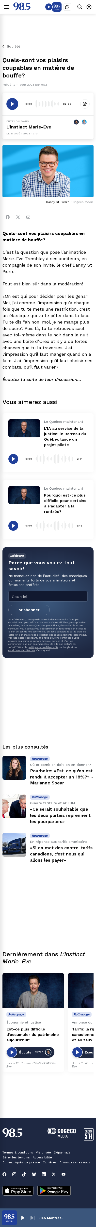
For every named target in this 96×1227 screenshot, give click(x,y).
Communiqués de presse (21, 1162)
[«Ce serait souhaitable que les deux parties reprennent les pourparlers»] (14, 806)
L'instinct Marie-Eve (28, 126)
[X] (54, 1174)
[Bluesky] (34, 1174)
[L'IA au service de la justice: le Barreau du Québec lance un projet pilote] (24, 428)
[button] (23, 1218)
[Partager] (85, 104)
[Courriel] (28, 217)
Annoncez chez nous (75, 1162)
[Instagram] (14, 1174)
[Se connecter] (89, 7)
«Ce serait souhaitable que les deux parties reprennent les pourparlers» (60, 815)
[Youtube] (63, 1174)
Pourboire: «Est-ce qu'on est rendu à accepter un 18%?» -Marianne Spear (62, 777)
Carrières (50, 1162)
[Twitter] (18, 217)
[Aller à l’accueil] (22, 9)
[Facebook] (7, 217)
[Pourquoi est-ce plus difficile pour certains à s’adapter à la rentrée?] (24, 495)
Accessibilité (42, 1157)
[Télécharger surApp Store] (17, 1191)
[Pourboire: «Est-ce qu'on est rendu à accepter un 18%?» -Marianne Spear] (14, 768)
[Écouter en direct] (49, 7)
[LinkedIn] (44, 1174)
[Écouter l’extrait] (12, 104)
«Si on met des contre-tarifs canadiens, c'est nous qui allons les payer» (61, 854)
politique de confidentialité (43, 647)
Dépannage (62, 1152)
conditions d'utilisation (21, 650)
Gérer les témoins (16, 1157)
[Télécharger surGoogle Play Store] (54, 1191)
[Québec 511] (89, 1139)
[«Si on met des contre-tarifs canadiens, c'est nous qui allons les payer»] (14, 845)
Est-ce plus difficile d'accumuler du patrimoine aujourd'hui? (32, 1034)
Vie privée (43, 1152)
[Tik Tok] (24, 1174)
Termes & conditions (17, 1152)
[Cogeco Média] (62, 1136)
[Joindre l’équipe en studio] (67, 7)
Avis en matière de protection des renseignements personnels (50, 634)
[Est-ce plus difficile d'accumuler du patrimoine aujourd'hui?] (33, 990)
